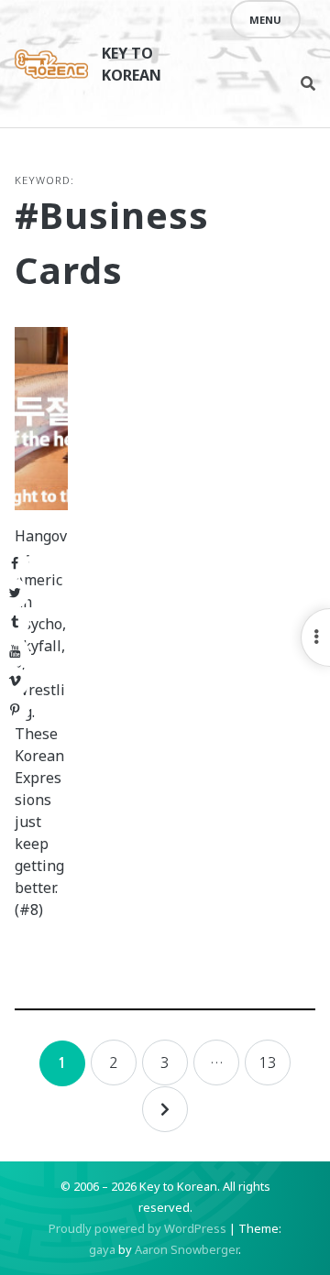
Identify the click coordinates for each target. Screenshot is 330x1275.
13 (267, 1062)
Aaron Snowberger (186, 1249)
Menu (265, 20)
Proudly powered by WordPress (137, 1228)
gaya (102, 1249)
